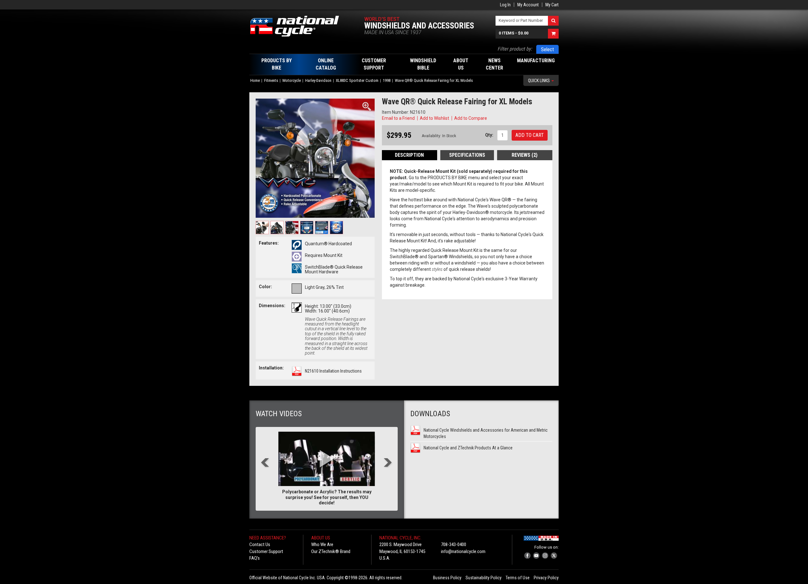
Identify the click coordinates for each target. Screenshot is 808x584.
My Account (528, 4)
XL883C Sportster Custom (357, 80)
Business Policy (447, 577)
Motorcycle (291, 80)
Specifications (467, 155)
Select (547, 49)
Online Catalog (326, 64)
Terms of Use (518, 577)
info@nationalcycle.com (463, 551)
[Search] (553, 21)
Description (409, 155)
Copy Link (497, 118)
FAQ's (254, 558)
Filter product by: (514, 49)
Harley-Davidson (318, 80)
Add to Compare (470, 118)
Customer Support (266, 551)
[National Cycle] (298, 26)
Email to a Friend (398, 118)
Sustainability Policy (484, 577)
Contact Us (259, 544)
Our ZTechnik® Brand (330, 551)
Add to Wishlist (434, 118)
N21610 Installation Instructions (333, 371)
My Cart (552, 4)
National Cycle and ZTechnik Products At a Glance (468, 447)
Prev (265, 463)
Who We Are (322, 544)
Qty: (489, 134)
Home (255, 80)
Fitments (271, 80)
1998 (386, 80)
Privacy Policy (546, 577)
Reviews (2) (525, 155)
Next (388, 463)
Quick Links (539, 80)
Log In (505, 4)
